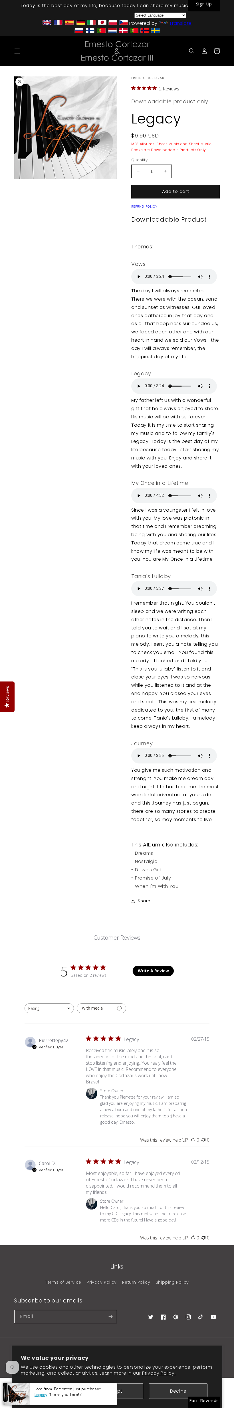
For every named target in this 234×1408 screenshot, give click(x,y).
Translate (180, 23)
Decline (178, 1391)
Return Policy (136, 1282)
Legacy (41, 1394)
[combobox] (49, 1008)
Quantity (139, 160)
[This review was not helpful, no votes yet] (203, 1140)
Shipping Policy (172, 1282)
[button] (17, 51)
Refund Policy (144, 206)
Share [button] (144, 901)
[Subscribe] (110, 1316)
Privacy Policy (101, 1282)
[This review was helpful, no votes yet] (193, 1140)
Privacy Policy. (158, 1373)
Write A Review (153, 970)
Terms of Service (63, 1282)
